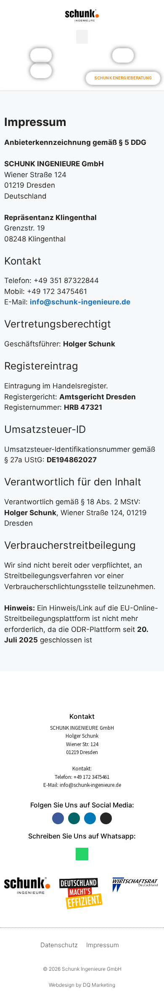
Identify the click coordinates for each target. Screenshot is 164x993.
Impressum (102, 945)
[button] (82, 37)
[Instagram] (106, 818)
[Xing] (74, 818)
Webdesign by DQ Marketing (82, 985)
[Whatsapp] (82, 854)
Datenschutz (59, 945)
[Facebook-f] (58, 818)
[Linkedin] (90, 818)
